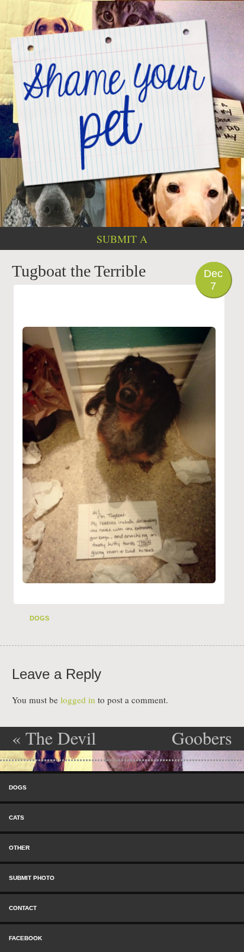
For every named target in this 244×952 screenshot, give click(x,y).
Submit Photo (31, 878)
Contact (23, 908)
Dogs (39, 618)
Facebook (25, 938)
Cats (16, 817)
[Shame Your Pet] (122, 102)
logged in (77, 700)
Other (19, 847)
